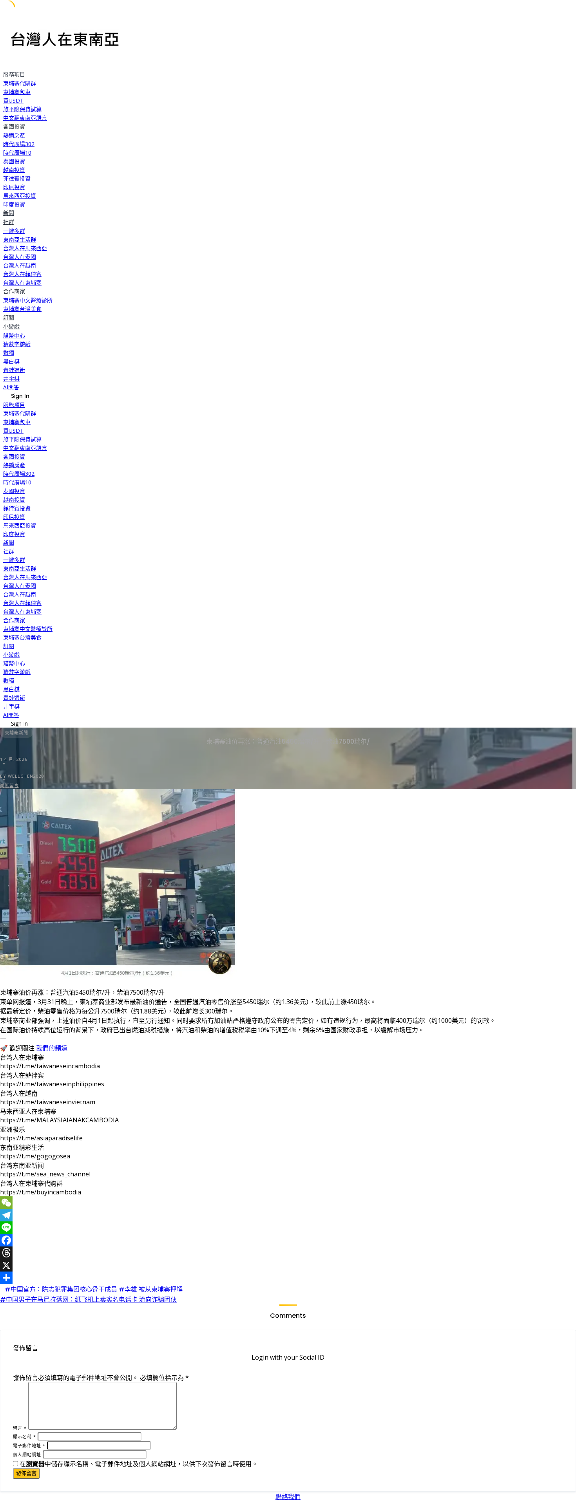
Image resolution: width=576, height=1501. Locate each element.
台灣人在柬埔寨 (22, 282)
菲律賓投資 (17, 178)
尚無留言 (9, 785)
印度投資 (14, 204)
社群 (8, 222)
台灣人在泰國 (19, 256)
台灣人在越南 (19, 265)
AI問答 (11, 387)
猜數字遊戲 (17, 344)
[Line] (288, 1227)
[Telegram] (288, 1215)
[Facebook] (288, 1240)
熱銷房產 (14, 135)
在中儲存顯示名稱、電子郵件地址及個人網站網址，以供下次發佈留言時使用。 (139, 1463)
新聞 (8, 213)
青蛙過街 (14, 370)
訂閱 (8, 318)
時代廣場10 (17, 152)
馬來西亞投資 (19, 195)
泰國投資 (14, 161)
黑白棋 (11, 361)
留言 (20, 1428)
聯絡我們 (288, 1496)
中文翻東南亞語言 (25, 117)
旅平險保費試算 (22, 109)
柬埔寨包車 (17, 92)
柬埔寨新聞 (16, 732)
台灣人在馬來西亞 (25, 248)
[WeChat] (288, 1202)
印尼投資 (14, 187)
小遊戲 (11, 327)
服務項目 (14, 74)
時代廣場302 (18, 144)
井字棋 (11, 378)
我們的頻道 (51, 1048)
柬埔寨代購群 (19, 83)
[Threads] (288, 1252)
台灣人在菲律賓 (22, 274)
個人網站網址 (27, 1455)
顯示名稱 (24, 1437)
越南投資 (14, 169)
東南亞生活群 (19, 239)
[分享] (288, 1278)
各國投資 (14, 126)
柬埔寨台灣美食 (22, 308)
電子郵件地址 (29, 1446)
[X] (288, 1265)
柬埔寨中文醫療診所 (28, 300)
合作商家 (14, 291)
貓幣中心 (14, 335)
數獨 (8, 352)
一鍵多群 (14, 231)
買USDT (13, 100)
